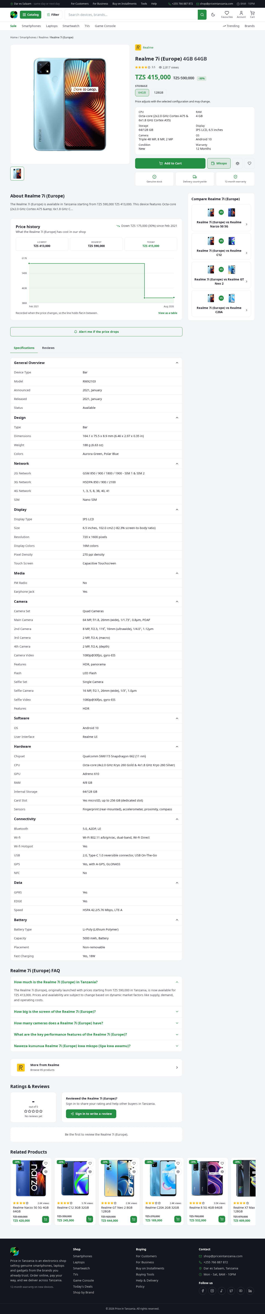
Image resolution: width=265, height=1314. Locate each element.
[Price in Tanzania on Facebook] (203, 1291)
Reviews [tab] (48, 348)
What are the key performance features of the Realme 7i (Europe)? (70, 1034)
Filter (55, 15)
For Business (100, 3)
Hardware (22, 746)
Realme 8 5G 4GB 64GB (205, 1207)
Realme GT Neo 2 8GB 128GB (116, 1209)
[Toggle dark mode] (213, 15)
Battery (20, 919)
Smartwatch (71, 26)
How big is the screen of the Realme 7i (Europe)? (55, 1011)
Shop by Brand (83, 1292)
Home (14, 37)
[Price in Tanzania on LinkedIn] (250, 1291)
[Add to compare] (237, 163)
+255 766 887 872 (182, 3)
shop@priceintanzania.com (216, 3)
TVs (87, 26)
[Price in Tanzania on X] (231, 1291)
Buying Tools (145, 1274)
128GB (158, 92)
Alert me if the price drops (99, 332)
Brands (250, 26)
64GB (142, 92)
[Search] (202, 14)
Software (21, 718)
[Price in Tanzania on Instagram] (212, 1291)
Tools (144, 3)
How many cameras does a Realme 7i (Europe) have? (58, 1023)
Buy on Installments (124, 3)
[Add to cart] (45, 1219)
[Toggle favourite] (249, 163)
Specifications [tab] (24, 348)
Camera (20, 601)
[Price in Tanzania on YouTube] (241, 1291)
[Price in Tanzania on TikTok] (222, 1291)
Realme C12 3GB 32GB (73, 1207)
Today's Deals (83, 1286)
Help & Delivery (147, 1280)
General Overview (29, 362)
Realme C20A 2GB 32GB (162, 1207)
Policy (140, 1286)
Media (19, 573)
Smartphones (31, 26)
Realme (43, 37)
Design (20, 417)
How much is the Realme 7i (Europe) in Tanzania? (56, 982)
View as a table (167, 313)
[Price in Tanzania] (13, 14)
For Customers (80, 3)
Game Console (105, 26)
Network (21, 463)
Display (20, 509)
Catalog (33, 15)
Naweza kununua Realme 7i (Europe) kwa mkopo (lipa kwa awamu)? (72, 1045)
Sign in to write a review (93, 1114)
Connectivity (25, 818)
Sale (13, 26)
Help (154, 3)
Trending (233, 26)
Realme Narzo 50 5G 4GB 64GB (31, 1209)
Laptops (52, 26)
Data (18, 882)
